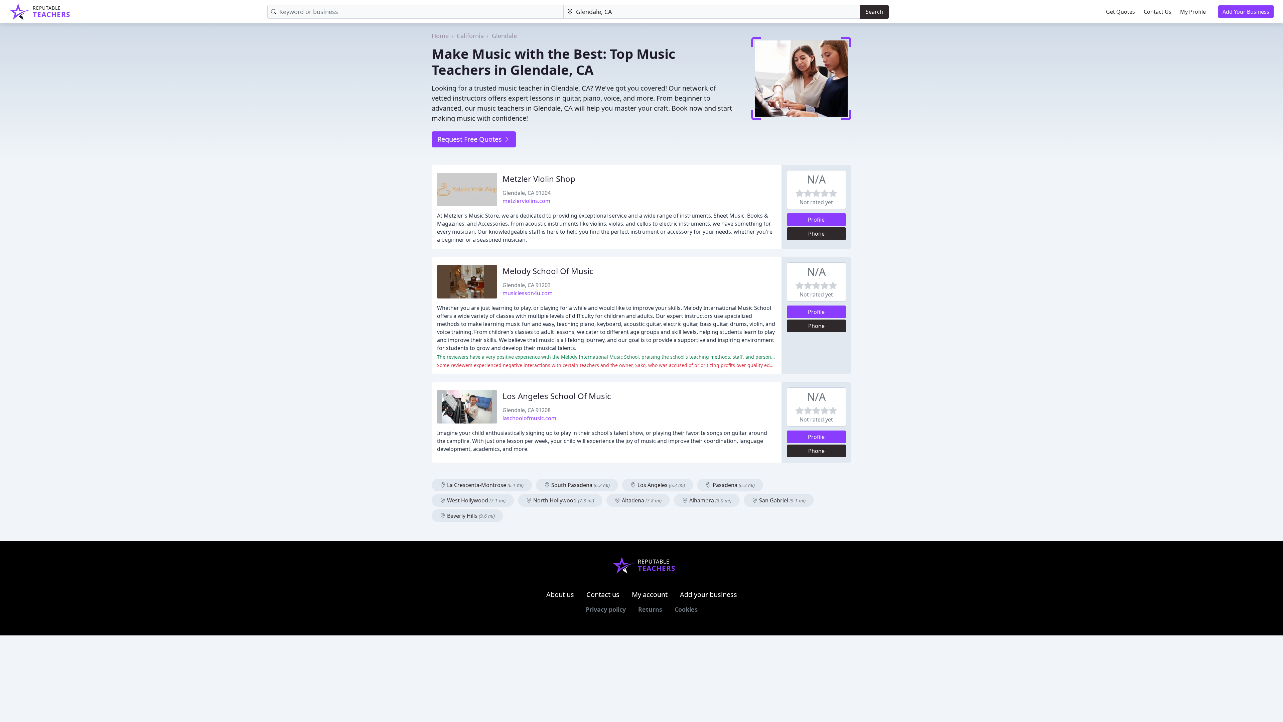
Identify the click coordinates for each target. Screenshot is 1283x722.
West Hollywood (476, 500)
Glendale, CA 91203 (527, 285)
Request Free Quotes (470, 139)
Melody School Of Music (548, 270)
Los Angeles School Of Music (557, 395)
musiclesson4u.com (528, 293)
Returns (650, 609)
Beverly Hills (470, 515)
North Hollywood (563, 500)
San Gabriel (782, 500)
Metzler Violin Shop (539, 178)
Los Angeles (660, 485)
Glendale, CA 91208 (527, 410)
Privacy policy (606, 609)
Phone (816, 233)
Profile (816, 219)
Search (874, 11)
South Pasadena (580, 485)
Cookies (686, 609)
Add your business (708, 594)
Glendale (504, 36)
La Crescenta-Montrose (485, 485)
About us (560, 594)
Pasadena (733, 485)
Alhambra (709, 500)
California (470, 36)
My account (650, 594)
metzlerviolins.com (526, 201)
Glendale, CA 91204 (527, 193)
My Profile (1193, 11)
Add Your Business (1246, 11)
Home (440, 36)
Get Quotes (1120, 11)
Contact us (602, 594)
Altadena (641, 500)
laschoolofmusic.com (529, 418)
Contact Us (1157, 11)
